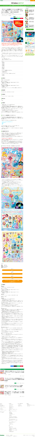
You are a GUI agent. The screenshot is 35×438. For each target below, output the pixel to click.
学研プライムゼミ (11, 424)
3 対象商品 (3, 65)
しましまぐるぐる (11, 404)
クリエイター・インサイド (29, 5)
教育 (0, 404)
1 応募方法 (3, 62)
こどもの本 (10, 5)
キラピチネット (11, 423)
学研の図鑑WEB (10, 413)
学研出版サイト (28, 404)
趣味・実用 (18, 5)
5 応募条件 (3, 68)
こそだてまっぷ (11, 426)
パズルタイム (19, 404)
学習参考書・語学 (14, 5)
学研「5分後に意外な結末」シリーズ (13, 419)
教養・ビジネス (21, 5)
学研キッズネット (11, 408)
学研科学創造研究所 (11, 431)
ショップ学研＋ (2, 412)
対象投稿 (3, 86)
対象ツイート (3, 290)
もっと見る (30, 29)
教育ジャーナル (11, 427)
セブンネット (12, 277)
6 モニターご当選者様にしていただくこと (7, 70)
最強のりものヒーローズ (12, 422)
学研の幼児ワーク (11, 407)
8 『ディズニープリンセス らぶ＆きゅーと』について (8, 73)
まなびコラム (1, 409)
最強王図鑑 (10, 412)
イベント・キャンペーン (5, 5)
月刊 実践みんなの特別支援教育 (12, 428)
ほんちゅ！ (1, 408)
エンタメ (25, 5)
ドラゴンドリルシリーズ (12, 414)
